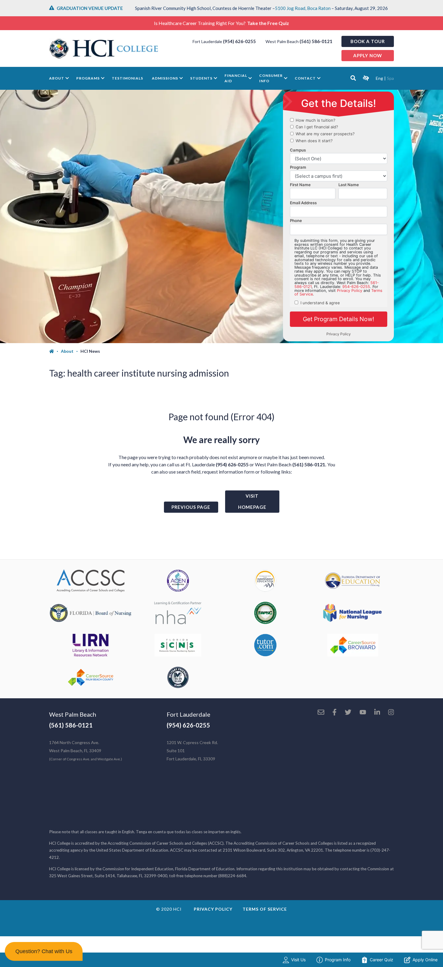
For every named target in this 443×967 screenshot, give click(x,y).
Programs (88, 78)
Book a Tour (367, 41)
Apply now (367, 55)
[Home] (55, 351)
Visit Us (298, 959)
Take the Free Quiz (268, 23)
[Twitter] (348, 713)
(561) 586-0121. (309, 464)
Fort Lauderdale (188, 714)
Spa (390, 78)
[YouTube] (363, 713)
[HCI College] (103, 48)
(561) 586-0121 (316, 41)
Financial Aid (236, 78)
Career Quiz (381, 959)
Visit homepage (252, 501)
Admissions (165, 78)
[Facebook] (334, 713)
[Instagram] (391, 713)
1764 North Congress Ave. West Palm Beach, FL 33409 (85, 750)
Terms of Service (265, 909)
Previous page (190, 507)
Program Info (337, 959)
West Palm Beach (72, 714)
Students (201, 78)
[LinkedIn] (377, 713)
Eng (379, 78)
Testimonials (127, 78)
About (56, 78)
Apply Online (425, 959)
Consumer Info (271, 78)
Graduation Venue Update (90, 8)
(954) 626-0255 (239, 41)
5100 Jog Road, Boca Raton (303, 8)
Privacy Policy (213, 909)
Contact (305, 78)
